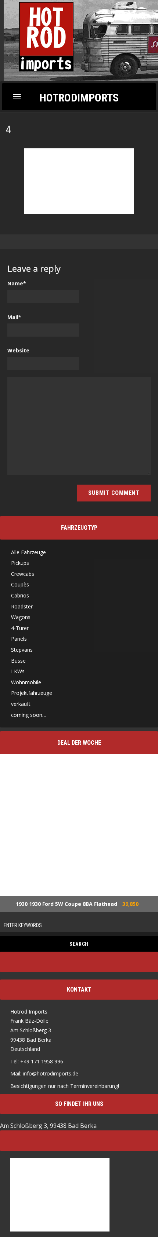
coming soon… (28, 714)
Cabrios (20, 595)
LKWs (18, 671)
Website (18, 350)
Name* (16, 283)
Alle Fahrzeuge (28, 552)
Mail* (14, 317)
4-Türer (20, 628)
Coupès (20, 584)
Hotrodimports (79, 97)
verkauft (20, 703)
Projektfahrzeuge (31, 692)
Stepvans (22, 649)
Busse (18, 660)
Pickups (20, 562)
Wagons (20, 617)
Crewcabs (22, 573)
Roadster (22, 606)
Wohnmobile (26, 682)
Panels (19, 638)
